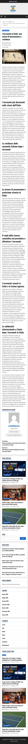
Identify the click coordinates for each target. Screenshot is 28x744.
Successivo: (13, 449)
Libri (3, 628)
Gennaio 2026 (5, 601)
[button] (1, 16)
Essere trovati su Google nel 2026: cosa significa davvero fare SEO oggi (12, 479)
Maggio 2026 (5, 598)
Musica (3, 631)
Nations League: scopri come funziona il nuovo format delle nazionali (12, 503)
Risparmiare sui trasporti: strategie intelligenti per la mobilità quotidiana (13, 549)
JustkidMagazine (7, 43)
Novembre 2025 (6, 604)
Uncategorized (6, 30)
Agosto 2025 (5, 615)
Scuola (3, 638)
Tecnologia (4, 642)
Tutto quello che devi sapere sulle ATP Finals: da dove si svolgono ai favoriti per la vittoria (13, 573)
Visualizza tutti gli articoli (14, 435)
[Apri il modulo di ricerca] (26, 16)
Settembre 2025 (6, 611)
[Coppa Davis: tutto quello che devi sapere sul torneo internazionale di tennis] (14, 516)
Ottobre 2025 (5, 608)
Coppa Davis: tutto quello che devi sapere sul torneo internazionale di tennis (13, 527)
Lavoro (3, 625)
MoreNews (23, 739)
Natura (3, 635)
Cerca (3, 534)
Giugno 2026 (5, 594)
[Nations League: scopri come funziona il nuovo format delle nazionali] (14, 492)
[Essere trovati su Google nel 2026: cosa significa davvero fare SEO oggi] (14, 469)
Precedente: (14, 443)
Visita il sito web (14, 431)
